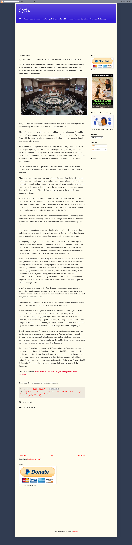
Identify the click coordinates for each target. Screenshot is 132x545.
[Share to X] (54, 389)
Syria (24, 9)
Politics (72, 392)
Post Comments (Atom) (34, 459)
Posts (95, 146)
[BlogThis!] (52, 389)
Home (52, 456)
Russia (76, 392)
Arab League (33, 392)
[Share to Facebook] (56, 389)
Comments (97, 149)
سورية (35, 394)
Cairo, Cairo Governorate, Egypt (33, 396)
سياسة (31, 394)
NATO (64, 392)
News (67, 392)
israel (55, 392)
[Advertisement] (66, 37)
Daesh (42, 392)
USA (27, 394)
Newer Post (23, 456)
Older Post (81, 456)
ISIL (49, 392)
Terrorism (22, 394)
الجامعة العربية (45, 394)
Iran (46, 392)
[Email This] (51, 389)
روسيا (39, 394)
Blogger (75, 532)
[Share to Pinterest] (58, 389)
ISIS (52, 392)
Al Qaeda (26, 392)
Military (59, 392)
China (38, 392)
